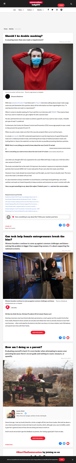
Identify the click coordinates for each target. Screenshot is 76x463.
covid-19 (8, 226)
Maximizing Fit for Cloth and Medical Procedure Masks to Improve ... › (22, 211)
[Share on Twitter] (64, 225)
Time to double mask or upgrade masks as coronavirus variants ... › (21, 206)
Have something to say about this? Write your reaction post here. (36, 217)
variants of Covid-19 (18, 103)
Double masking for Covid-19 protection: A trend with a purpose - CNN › (22, 208)
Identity (39, 10)
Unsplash (40, 92)
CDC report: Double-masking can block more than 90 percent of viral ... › (22, 201)
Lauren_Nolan (20, 411)
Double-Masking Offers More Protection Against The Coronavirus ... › (22, 204)
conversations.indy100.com (56, 151)
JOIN (61, 5)
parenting (9, 444)
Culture (29, 10)
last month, (15, 136)
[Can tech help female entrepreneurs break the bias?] (38, 275)
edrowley (14, 307)
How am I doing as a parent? (23, 347)
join (61, 459)
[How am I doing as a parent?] (38, 383)
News (20, 10)
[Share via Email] (67, 225)
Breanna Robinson (17, 96)
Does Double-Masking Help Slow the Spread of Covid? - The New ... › (21, 199)
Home (5, 29)
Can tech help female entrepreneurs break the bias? (34, 238)
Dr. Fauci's (37, 103)
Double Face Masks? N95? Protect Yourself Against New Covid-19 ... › (21, 197)
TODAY (53, 112)
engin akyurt (33, 92)
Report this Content (10, 228)
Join (14, 10)
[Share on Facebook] (60, 225)
